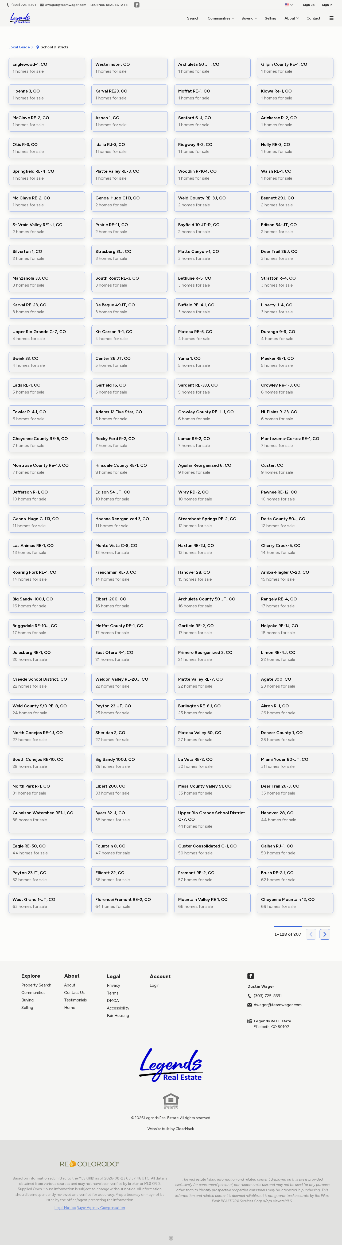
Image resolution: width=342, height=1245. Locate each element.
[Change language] (289, 5)
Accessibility (118, 1008)
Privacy (113, 985)
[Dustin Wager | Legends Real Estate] (171, 1065)
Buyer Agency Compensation (101, 1207)
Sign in (327, 5)
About (290, 18)
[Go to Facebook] (137, 5)
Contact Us (74, 992)
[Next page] (325, 934)
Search (193, 18)
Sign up (309, 5)
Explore (30, 976)
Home (69, 1007)
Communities (219, 18)
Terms (112, 993)
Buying (247, 18)
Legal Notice (65, 1207)
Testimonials (75, 1000)
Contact (313, 18)
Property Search (36, 985)
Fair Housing (118, 1015)
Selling (270, 18)
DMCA (113, 1000)
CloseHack (185, 1129)
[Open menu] (331, 18)
